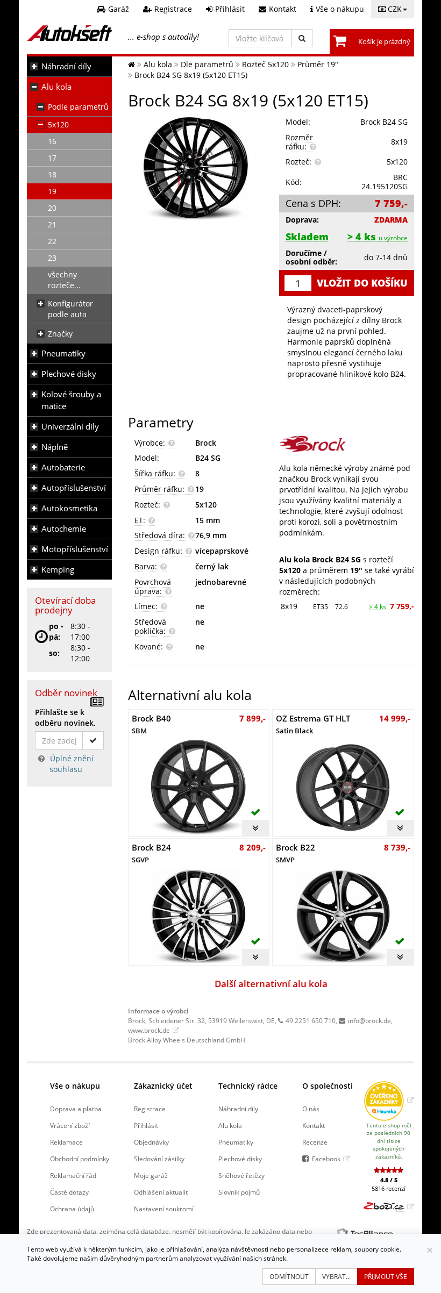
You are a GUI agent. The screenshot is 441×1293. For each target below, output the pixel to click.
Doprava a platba (76, 1108)
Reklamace (66, 1142)
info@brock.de (369, 1020)
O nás (310, 1108)
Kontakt (313, 1125)
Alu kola (56, 86)
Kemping (57, 569)
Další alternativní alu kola (271, 983)
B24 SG (207, 458)
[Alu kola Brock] (346, 443)
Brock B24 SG (384, 122)
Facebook (326, 1158)
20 (52, 208)
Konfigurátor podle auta (70, 308)
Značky (60, 333)
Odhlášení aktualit (161, 1192)
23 (52, 258)
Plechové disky (68, 374)
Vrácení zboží (70, 1125)
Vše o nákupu (75, 1086)
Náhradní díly (66, 66)
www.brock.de (149, 1030)
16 (52, 141)
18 (52, 174)
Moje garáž (151, 1175)
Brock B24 (151, 853)
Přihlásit (146, 1125)
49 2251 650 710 (311, 1020)
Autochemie (63, 528)
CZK (395, 9)
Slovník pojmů (239, 1192)
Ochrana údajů (72, 1208)
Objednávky (151, 1142)
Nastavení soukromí (164, 1208)
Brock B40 (151, 724)
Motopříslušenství (74, 549)
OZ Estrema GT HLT (313, 724)
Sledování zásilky (159, 1158)
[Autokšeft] (131, 64)
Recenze (315, 1142)
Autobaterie (63, 467)
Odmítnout (289, 1276)
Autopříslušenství (73, 488)
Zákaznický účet (163, 1086)
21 (52, 224)
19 (52, 191)
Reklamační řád (73, 1175)
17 (52, 158)
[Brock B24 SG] (195, 169)
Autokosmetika (69, 508)
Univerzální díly (70, 426)
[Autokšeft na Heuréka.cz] (389, 1100)
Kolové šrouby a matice (71, 400)
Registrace (150, 1108)
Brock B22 (295, 853)
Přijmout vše (385, 1276)
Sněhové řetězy (241, 1175)
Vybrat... (336, 1276)
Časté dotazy (69, 1192)
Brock (205, 443)
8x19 (289, 606)
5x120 (58, 124)
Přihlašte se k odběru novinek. (65, 717)
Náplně (54, 447)
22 (52, 241)
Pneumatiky (63, 353)
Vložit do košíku (362, 282)
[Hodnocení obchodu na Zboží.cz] (389, 1206)
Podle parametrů (78, 107)
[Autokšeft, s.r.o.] (69, 33)
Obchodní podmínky (79, 1158)
